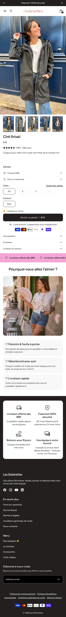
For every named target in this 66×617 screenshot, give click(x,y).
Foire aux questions (12, 504)
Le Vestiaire (8, 546)
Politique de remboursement (22, 594)
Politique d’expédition (46, 594)
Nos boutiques (10, 510)
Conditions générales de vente (17, 521)
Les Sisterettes (36, 613)
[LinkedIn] (22, 490)
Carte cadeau (9, 557)
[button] (8, 124)
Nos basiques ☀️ (11, 541)
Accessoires (9, 551)
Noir (9, 204)
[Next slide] (61, 3)
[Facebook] (4, 490)
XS (9, 191)
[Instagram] (10, 490)
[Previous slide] (4, 3)
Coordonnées (10, 598)
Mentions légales (11, 515)
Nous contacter (10, 526)
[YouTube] (16, 490)
